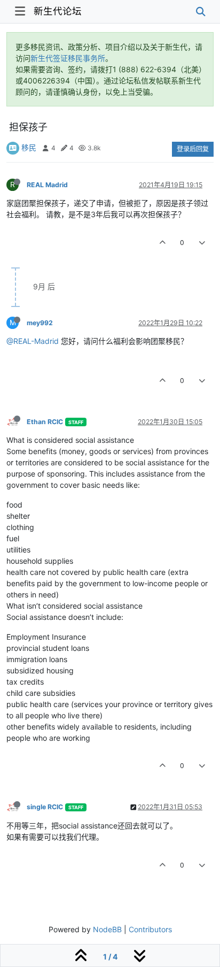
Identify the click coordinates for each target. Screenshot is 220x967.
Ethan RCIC (45, 422)
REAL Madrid (47, 185)
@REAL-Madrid (32, 341)
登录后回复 (193, 149)
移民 (28, 147)
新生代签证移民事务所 (67, 58)
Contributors (150, 929)
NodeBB (107, 929)
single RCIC (45, 807)
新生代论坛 (58, 11)
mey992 (40, 323)
